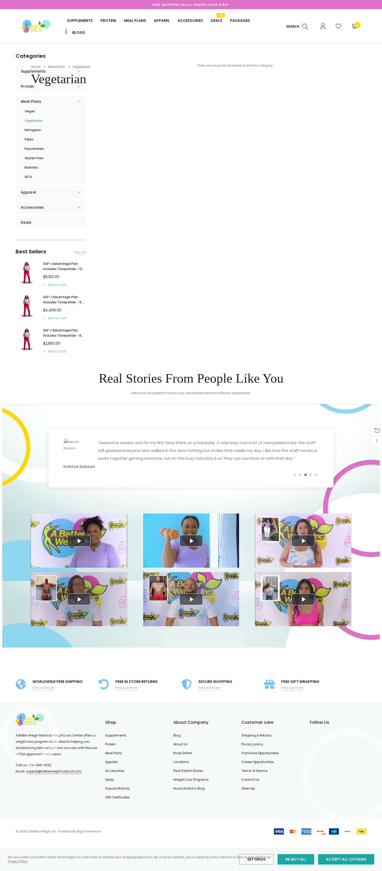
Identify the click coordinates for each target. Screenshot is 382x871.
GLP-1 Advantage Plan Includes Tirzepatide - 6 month (62, 333)
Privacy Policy (17, 861)
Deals (109, 779)
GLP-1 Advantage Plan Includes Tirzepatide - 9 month (62, 300)
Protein (108, 20)
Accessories (190, 20)
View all (80, 252)
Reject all (295, 859)
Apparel (162, 20)
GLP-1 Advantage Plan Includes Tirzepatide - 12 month (62, 266)
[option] (190, 5)
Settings (256, 859)
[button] (295, 474)
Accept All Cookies (346, 859)
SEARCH (293, 26)
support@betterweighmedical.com (54, 771)
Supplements (80, 20)
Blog (177, 735)
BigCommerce (88, 831)
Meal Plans (135, 20)
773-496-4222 (39, 765)
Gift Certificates (117, 797)
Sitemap (248, 788)
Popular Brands (117, 788)
